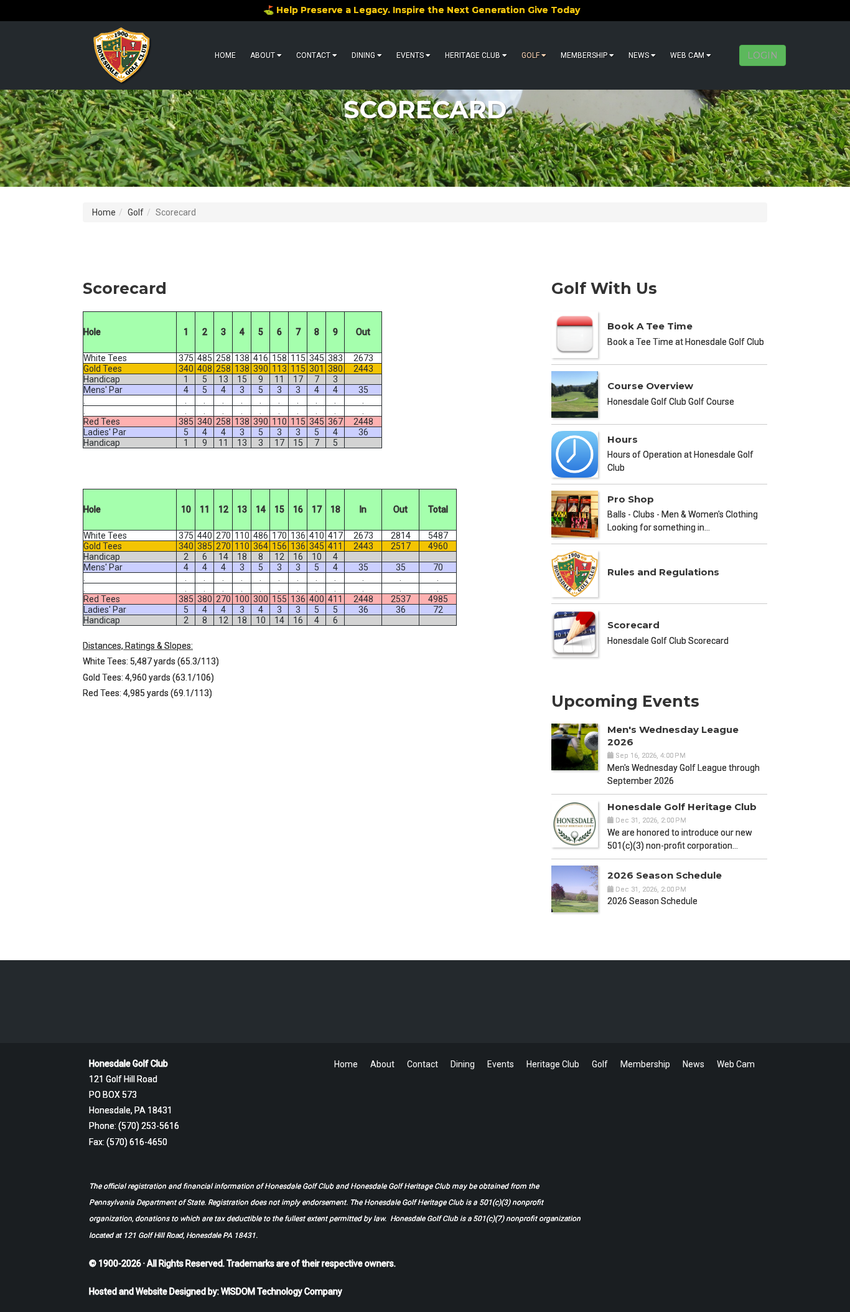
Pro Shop (630, 499)
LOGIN (762, 55)
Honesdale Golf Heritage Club (682, 807)
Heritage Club (472, 55)
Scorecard (633, 625)
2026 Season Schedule (664, 875)
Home (225, 55)
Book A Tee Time (650, 326)
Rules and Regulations (663, 572)
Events (410, 55)
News (638, 55)
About (262, 55)
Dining (363, 55)
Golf (530, 55)
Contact (313, 55)
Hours (622, 439)
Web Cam (687, 55)
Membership (584, 55)
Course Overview (650, 386)
